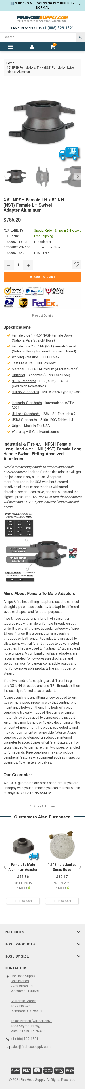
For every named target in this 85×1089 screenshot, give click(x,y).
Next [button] (77, 176)
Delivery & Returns (42, 806)
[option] (14, 176)
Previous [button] (4, 176)
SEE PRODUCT (23, 901)
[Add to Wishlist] (76, 264)
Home (10, 63)
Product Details (42, 315)
